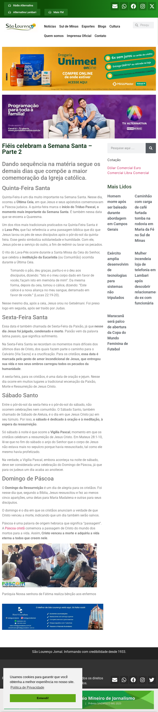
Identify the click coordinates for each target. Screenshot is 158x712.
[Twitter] (152, 680)
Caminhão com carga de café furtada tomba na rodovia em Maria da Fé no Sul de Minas (144, 218)
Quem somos (54, 36)
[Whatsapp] (124, 6)
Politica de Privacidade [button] (27, 687)
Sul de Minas (68, 26)
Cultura (114, 26)
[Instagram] (142, 6)
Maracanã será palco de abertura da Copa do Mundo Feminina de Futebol (117, 332)
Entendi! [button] (43, 698)
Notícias (50, 26)
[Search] (151, 148)
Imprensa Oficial (79, 36)
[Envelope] (115, 6)
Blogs (102, 26)
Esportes (88, 26)
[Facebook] (133, 6)
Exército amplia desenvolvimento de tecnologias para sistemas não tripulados (121, 275)
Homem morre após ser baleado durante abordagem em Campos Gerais (117, 213)
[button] (79, 69)
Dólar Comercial (120, 168)
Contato (100, 36)
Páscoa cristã (15, 528)
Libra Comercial (136, 173)
